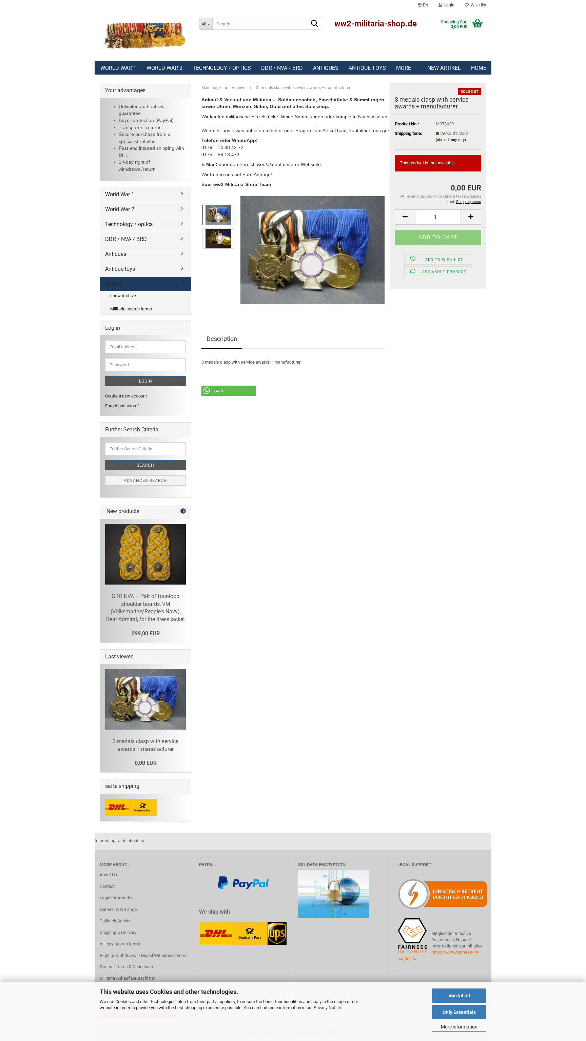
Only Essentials (459, 1012)
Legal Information (117, 897)
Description (222, 338)
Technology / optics (222, 68)
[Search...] (314, 24)
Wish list (477, 5)
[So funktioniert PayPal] (243, 882)
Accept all (459, 995)
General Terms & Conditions (126, 966)
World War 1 (118, 68)
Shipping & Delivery (118, 932)
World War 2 (164, 68)
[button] (423, 5)
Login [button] (448, 5)
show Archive (123, 295)
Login (145, 381)
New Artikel (444, 68)
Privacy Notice (327, 1007)
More (403, 68)
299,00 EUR (146, 633)
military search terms (120, 943)
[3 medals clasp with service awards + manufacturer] (312, 249)
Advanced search (145, 480)
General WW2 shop (118, 909)
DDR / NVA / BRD (282, 68)
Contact (107, 886)
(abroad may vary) (451, 140)
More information (459, 1026)
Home (478, 68)
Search (145, 465)
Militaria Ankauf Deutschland (127, 978)
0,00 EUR (146, 763)
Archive (114, 284)
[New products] (183, 511)
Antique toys (367, 68)
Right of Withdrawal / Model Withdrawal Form (143, 955)
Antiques (325, 68)
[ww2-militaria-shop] (144, 35)
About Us (108, 874)
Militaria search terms (131, 308)
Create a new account (126, 396)
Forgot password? (122, 405)
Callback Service (116, 920)
